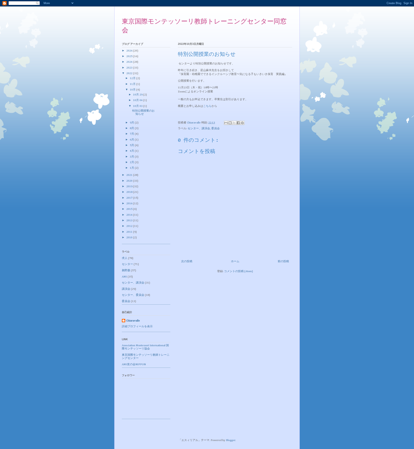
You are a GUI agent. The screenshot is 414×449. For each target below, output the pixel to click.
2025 (129, 56)
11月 (133, 84)
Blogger (230, 440)
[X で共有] (234, 123)
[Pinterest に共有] (242, 123)
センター (127, 264)
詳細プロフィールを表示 (137, 326)
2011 (129, 232)
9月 (132, 122)
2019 (129, 186)
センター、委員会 (133, 295)
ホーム (235, 261)
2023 (129, 67)
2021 (129, 175)
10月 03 (138, 106)
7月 (132, 134)
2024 (129, 62)
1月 (132, 168)
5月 (132, 145)
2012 (129, 226)
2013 (129, 220)
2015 (129, 209)
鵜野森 (126, 270)
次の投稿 (186, 261)
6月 (132, 139)
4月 (132, 151)
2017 (129, 197)
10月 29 (138, 94)
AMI (124, 276)
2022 (129, 73)
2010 (129, 237)
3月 (132, 156)
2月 (132, 162)
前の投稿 (283, 261)
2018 (129, 192)
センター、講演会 (199, 128)
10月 (133, 89)
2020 (129, 180)
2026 (129, 50)
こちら (207, 106)
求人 (124, 258)
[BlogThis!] (230, 123)
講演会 (126, 289)
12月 (133, 78)
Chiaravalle (133, 320)
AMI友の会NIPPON (134, 364)
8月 (132, 128)
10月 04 (138, 100)
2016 (129, 203)
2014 (129, 215)
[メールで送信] (226, 123)
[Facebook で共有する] (238, 123)
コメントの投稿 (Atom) (238, 271)
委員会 (215, 128)
